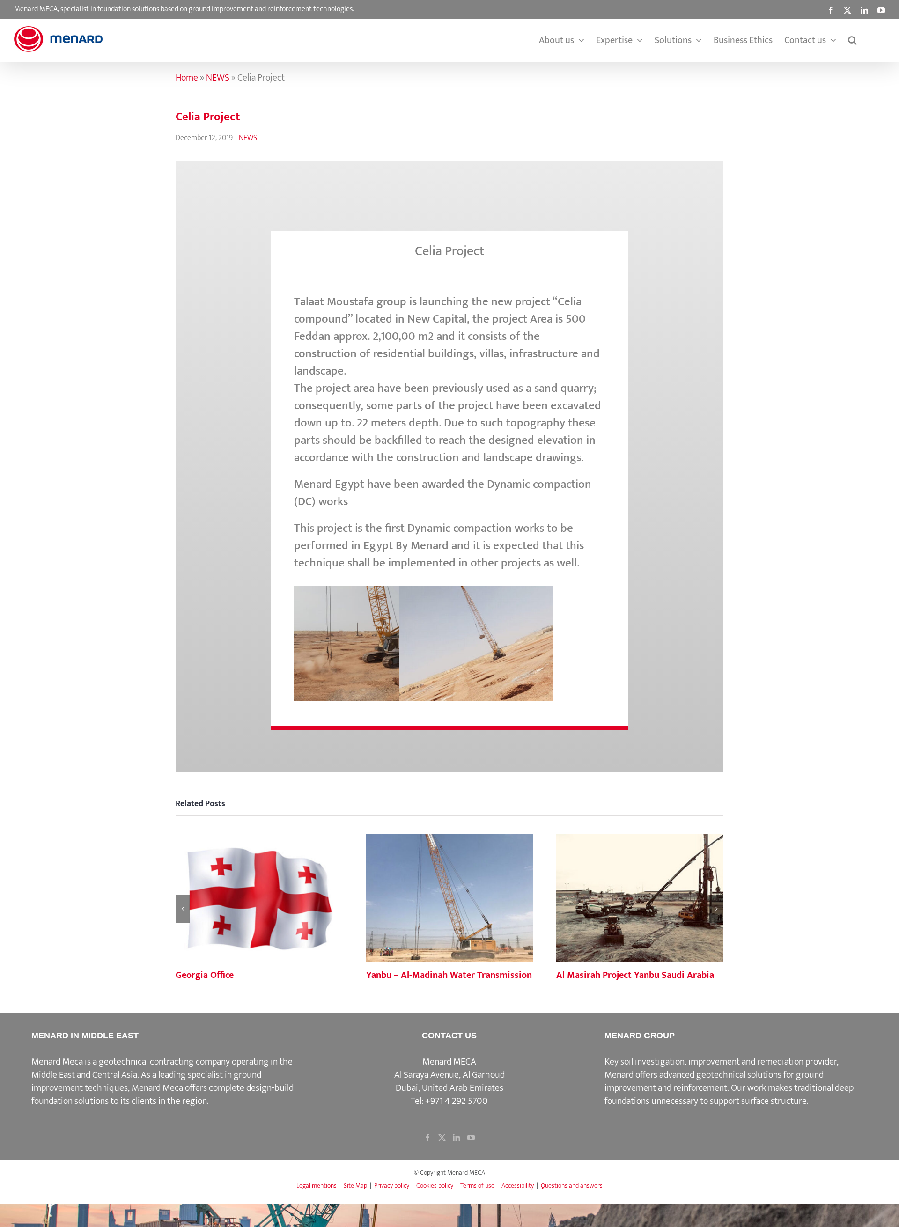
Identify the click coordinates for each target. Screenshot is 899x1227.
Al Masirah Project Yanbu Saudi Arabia (640, 898)
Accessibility (517, 1185)
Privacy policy (391, 1185)
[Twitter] (442, 1137)
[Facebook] (427, 1137)
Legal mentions (316, 1185)
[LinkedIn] (456, 1137)
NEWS (217, 78)
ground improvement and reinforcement (714, 1081)
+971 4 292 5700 (456, 1101)
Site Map (355, 1185)
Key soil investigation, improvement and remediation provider (720, 1062)
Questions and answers (572, 1185)
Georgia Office (259, 898)
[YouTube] (471, 1137)
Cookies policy (434, 1185)
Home (187, 78)
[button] (852, 40)
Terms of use (477, 1185)
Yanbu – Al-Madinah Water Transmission (449, 898)
